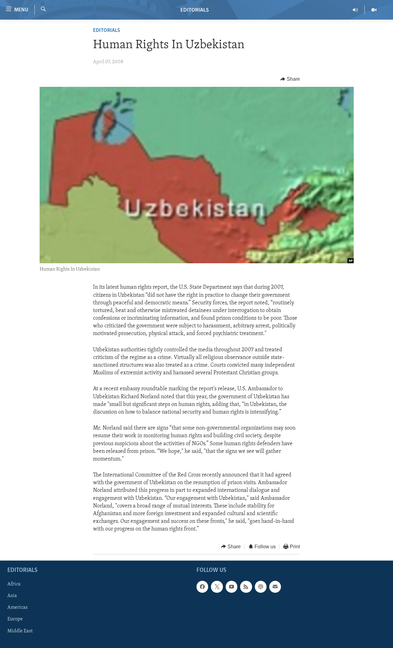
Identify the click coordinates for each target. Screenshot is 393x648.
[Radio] (355, 10)
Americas (17, 607)
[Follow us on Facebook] (202, 586)
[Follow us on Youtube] (231, 586)
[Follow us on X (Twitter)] (217, 586)
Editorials (106, 30)
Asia (12, 595)
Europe (15, 619)
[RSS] (246, 586)
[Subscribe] (275, 586)
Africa (14, 584)
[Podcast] (261, 586)
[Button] (290, 79)
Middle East (20, 631)
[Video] (374, 10)
